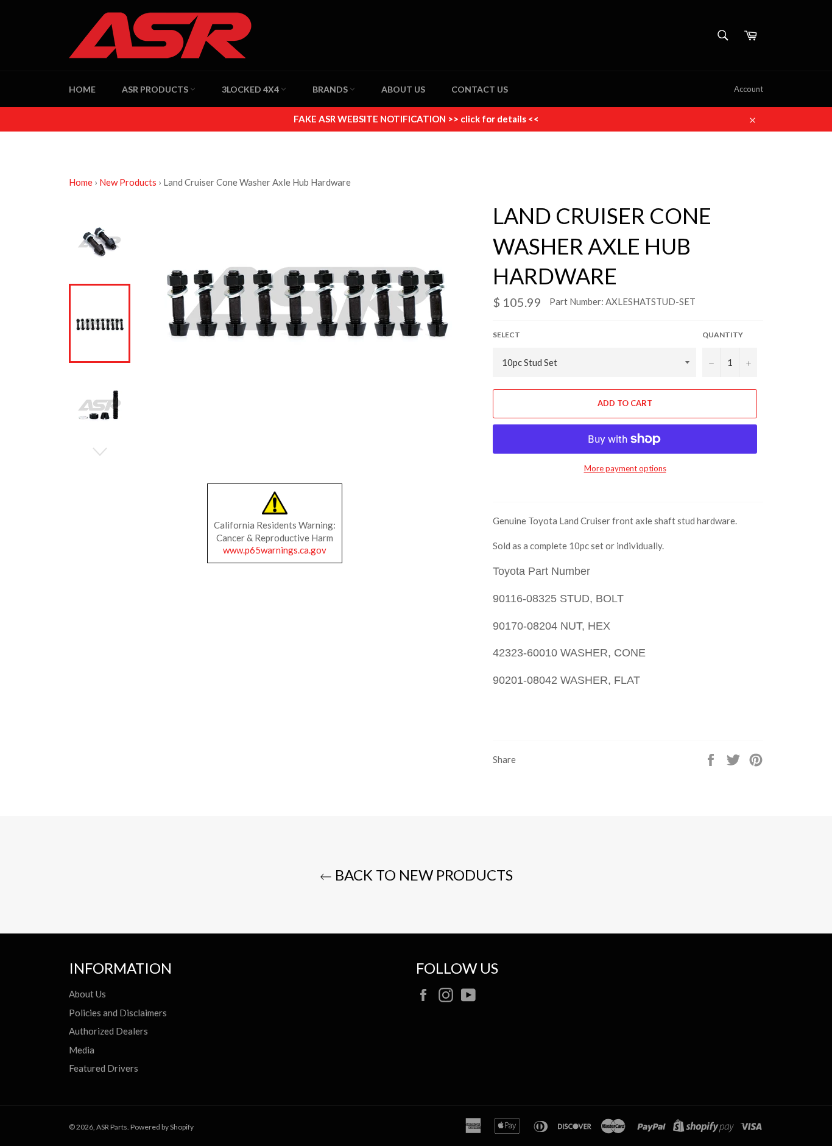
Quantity (722, 334)
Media (81, 1049)
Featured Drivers (103, 1068)
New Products (128, 182)
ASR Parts (111, 1126)
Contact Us (479, 89)
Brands (331, 89)
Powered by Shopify (162, 1126)
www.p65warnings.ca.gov (274, 549)
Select (506, 334)
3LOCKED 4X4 (251, 89)
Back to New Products (422, 875)
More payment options (625, 468)
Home (82, 89)
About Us (403, 89)
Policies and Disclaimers (118, 1012)
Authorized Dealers (108, 1030)
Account (748, 89)
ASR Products (156, 89)
